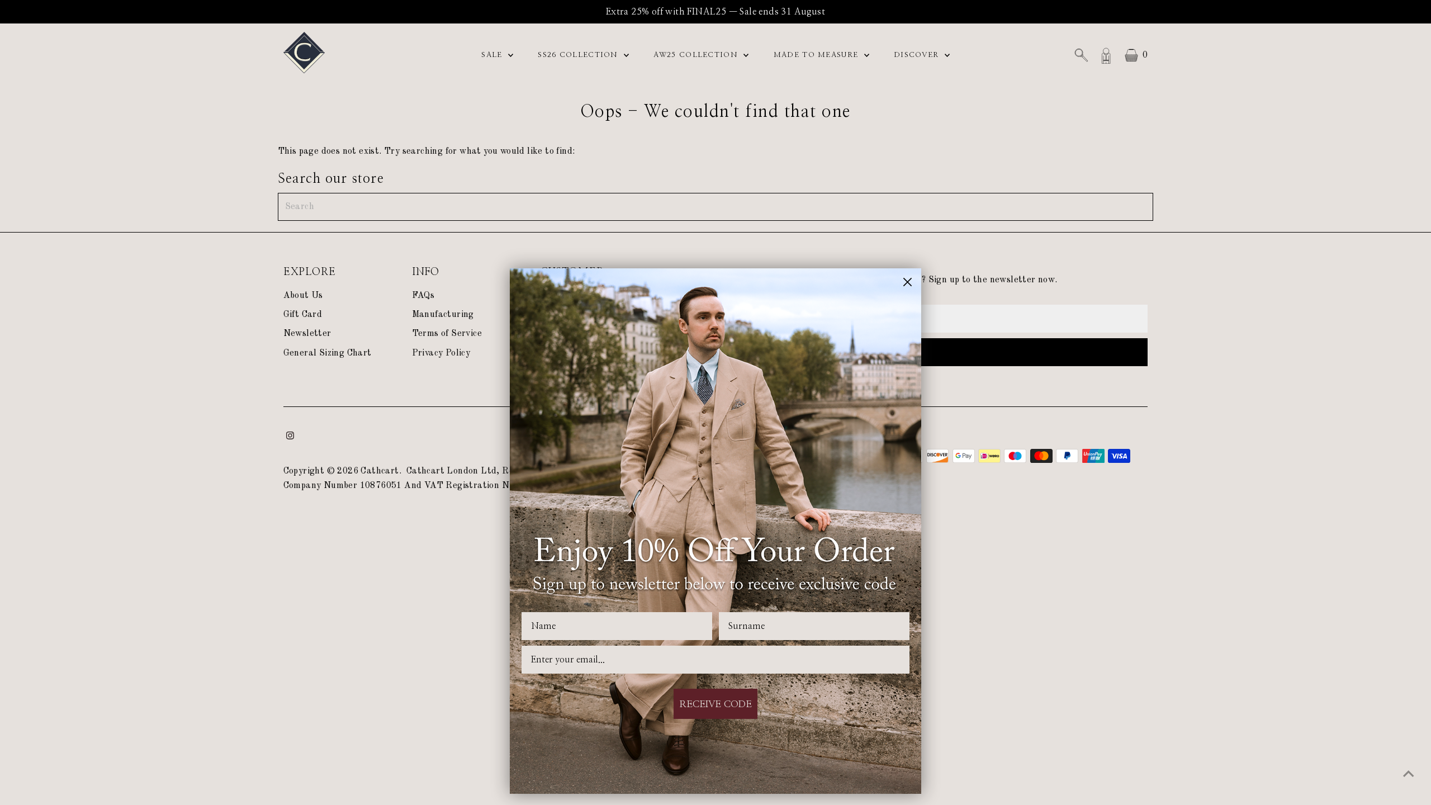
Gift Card (303, 314)
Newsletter (307, 333)
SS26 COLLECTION (579, 55)
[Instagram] (290, 437)
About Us (303, 295)
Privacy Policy (441, 353)
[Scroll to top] (1408, 774)
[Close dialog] (907, 282)
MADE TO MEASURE (817, 55)
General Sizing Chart (327, 353)
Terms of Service (447, 333)
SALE (493, 55)
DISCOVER (918, 55)
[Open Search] (1081, 55)
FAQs (423, 295)
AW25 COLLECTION (697, 55)
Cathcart (380, 471)
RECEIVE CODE (715, 704)
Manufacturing (443, 314)
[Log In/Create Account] (1106, 55)
